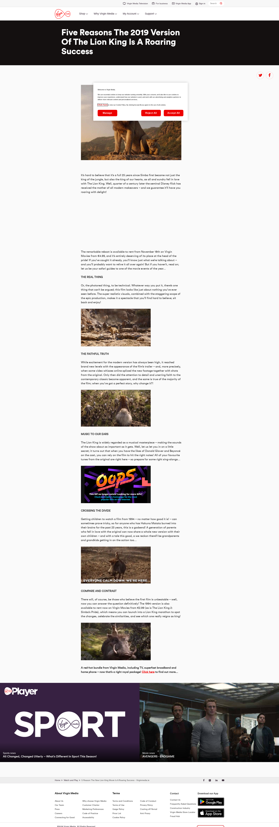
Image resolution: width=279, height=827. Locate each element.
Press (57, 809)
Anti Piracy (145, 813)
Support (149, 13)
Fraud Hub (175, 816)
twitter (260, 75)
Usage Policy (118, 809)
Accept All (173, 113)
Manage (107, 113)
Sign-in (202, 3)
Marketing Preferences (93, 809)
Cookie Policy (118, 818)
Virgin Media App (183, 3)
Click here (148, 672)
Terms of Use (118, 805)
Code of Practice (90, 813)
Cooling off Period (148, 809)
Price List (116, 813)
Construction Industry (180, 808)
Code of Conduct (148, 801)
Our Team (59, 805)
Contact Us (175, 800)
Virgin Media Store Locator (182, 812)
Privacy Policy (146, 805)
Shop (82, 13)
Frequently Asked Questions (183, 804)
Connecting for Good (65, 818)
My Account (129, 13)
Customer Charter (90, 805)
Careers (58, 813)
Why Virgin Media (104, 13)
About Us (59, 801)
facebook (269, 75)
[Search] (221, 3)
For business (162, 3)
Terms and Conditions (122, 801)
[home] (59, 780)
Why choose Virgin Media (94, 801)
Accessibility (88, 818)
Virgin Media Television (137, 3)
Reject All (151, 113)
